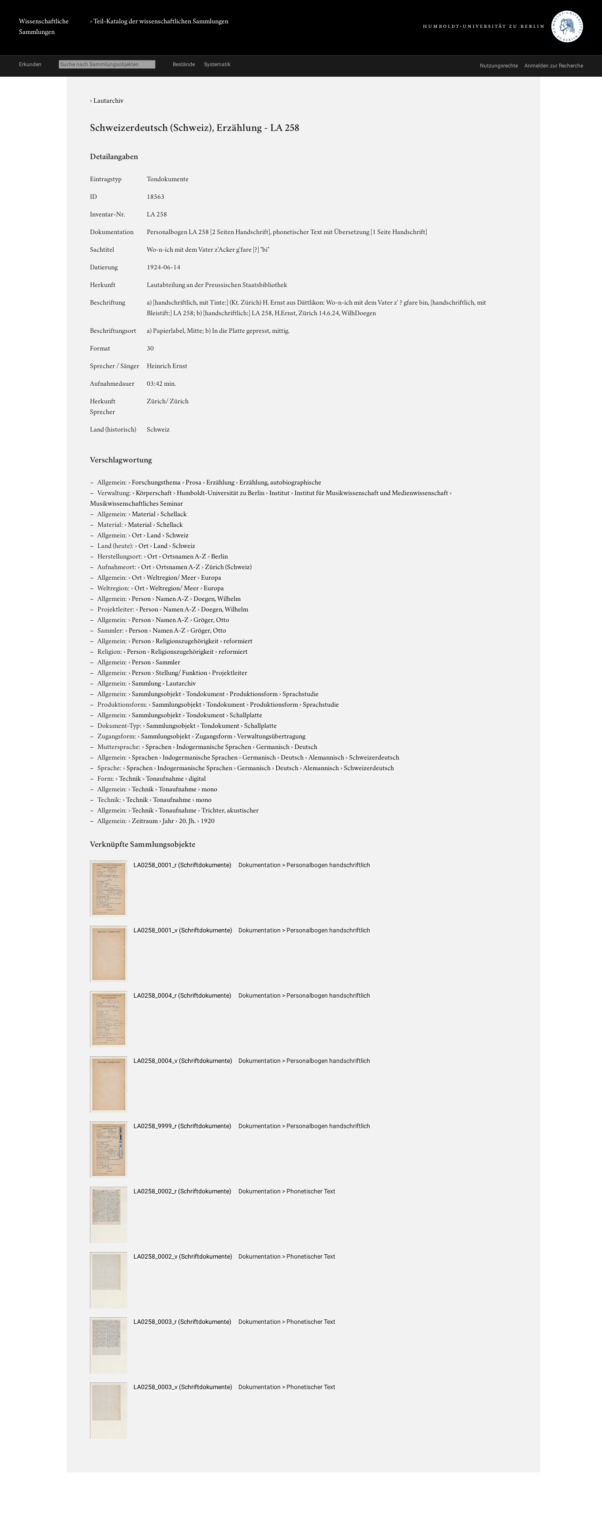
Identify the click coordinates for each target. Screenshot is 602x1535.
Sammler (168, 661)
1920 (208, 820)
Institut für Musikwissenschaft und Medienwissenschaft (371, 492)
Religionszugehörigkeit (187, 640)
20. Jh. (187, 820)
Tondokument (205, 693)
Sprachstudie (300, 693)
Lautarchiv (108, 99)
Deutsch (305, 746)
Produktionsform (254, 693)
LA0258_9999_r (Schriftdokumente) (182, 1125)
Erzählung (220, 481)
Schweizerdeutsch (374, 756)
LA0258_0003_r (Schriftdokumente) (182, 1321)
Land (154, 534)
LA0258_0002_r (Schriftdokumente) (182, 1191)
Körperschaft (154, 492)
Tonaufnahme (165, 777)
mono (209, 788)
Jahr (168, 820)
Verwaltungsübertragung (271, 735)
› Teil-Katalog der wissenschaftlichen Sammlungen (159, 20)
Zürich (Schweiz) (228, 566)
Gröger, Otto (211, 619)
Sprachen (158, 746)
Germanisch (273, 746)
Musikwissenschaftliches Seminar (136, 502)
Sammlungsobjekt (156, 693)
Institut (279, 492)
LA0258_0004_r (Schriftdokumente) (182, 995)
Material (144, 513)
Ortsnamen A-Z (184, 555)
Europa (211, 576)
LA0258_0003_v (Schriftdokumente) (183, 1386)
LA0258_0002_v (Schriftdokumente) (183, 1256)
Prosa (193, 481)
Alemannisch (326, 756)
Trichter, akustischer (230, 809)
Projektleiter (229, 672)
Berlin (219, 555)
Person (141, 598)
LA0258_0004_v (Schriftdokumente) (183, 1060)
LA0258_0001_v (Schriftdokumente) (183, 930)
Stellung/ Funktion (181, 672)
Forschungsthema (156, 481)
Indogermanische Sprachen (213, 746)
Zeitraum (145, 820)
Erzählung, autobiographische (280, 481)
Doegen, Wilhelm (217, 598)
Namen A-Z (172, 598)
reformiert (238, 640)
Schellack (173, 513)
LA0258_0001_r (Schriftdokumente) (182, 864)
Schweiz (177, 534)
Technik (130, 777)
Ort (137, 534)
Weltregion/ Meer (171, 576)
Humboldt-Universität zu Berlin (220, 492)
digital (197, 777)
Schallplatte (246, 714)
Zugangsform (213, 735)
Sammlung (146, 682)
